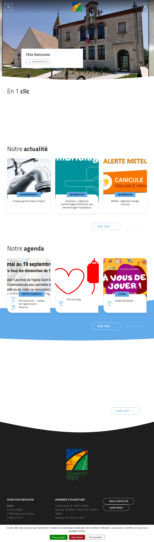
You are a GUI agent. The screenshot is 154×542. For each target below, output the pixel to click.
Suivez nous (116, 507)
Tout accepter (58, 537)
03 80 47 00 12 (15, 517)
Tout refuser (77, 537)
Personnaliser (95, 537)
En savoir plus (40, 61)
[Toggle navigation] (8, 7)
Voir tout (104, 226)
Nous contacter (118, 501)
